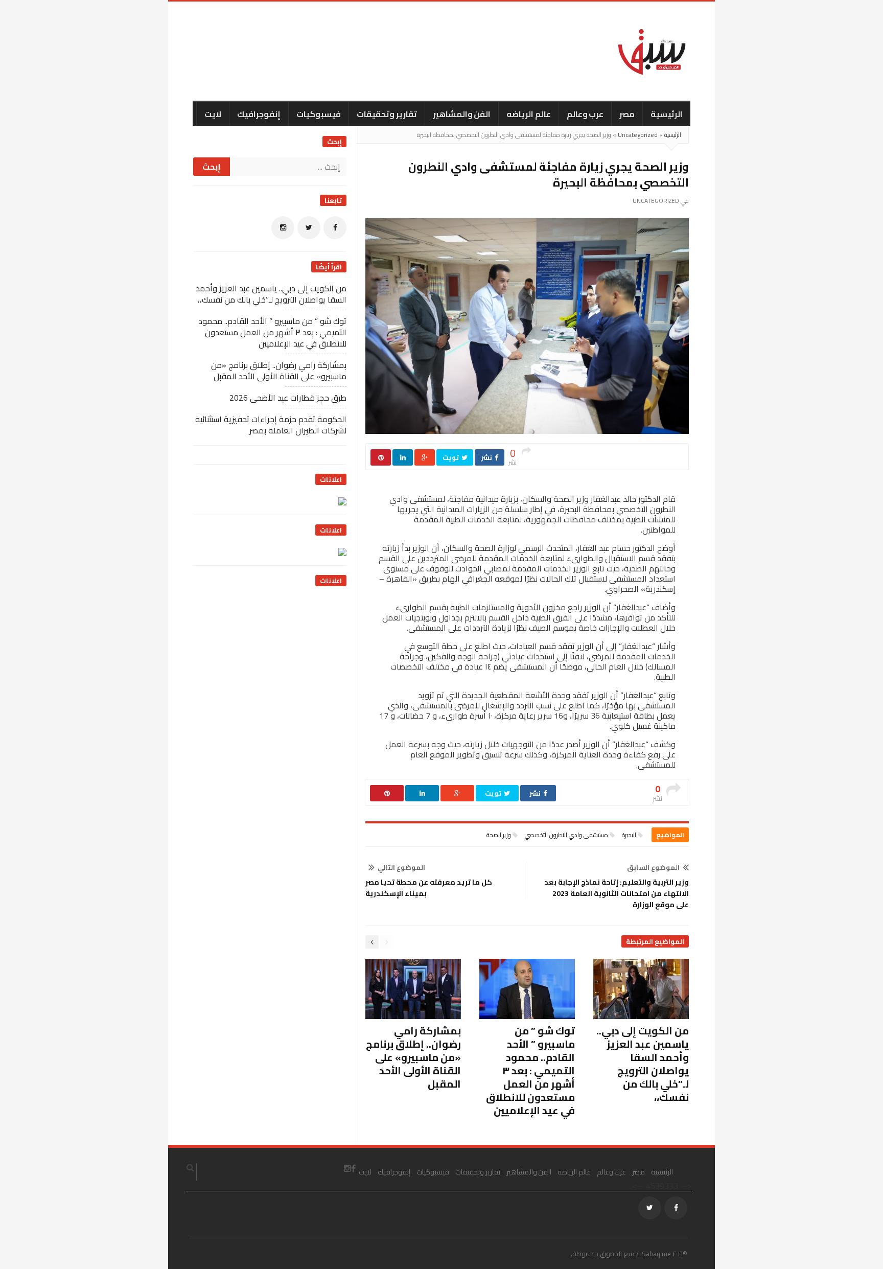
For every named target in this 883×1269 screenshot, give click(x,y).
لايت (212, 114)
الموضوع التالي (401, 867)
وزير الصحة (498, 835)
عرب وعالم (585, 114)
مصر (627, 114)
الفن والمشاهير (462, 114)
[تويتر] (308, 227)
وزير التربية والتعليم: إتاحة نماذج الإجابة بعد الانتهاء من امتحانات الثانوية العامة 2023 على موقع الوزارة (616, 893)
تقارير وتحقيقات (387, 114)
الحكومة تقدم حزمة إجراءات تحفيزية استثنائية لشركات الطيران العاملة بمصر (270, 424)
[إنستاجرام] (282, 227)
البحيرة (629, 835)
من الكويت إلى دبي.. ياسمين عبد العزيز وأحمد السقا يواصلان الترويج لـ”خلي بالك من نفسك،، (642, 1063)
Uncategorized (638, 135)
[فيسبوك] (334, 227)
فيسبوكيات (318, 114)
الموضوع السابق (653, 867)
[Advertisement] (269, 660)
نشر (487, 457)
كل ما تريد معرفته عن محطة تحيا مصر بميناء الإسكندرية (428, 887)
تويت (451, 457)
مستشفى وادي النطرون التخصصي (566, 835)
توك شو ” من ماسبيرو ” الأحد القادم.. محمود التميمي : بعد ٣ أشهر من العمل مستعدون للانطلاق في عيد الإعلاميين (530, 1070)
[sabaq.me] (652, 51)
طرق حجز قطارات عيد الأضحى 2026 (287, 397)
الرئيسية (666, 114)
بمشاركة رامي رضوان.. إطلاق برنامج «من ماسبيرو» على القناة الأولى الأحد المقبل (413, 1057)
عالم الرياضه (528, 114)
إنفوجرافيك (259, 114)
